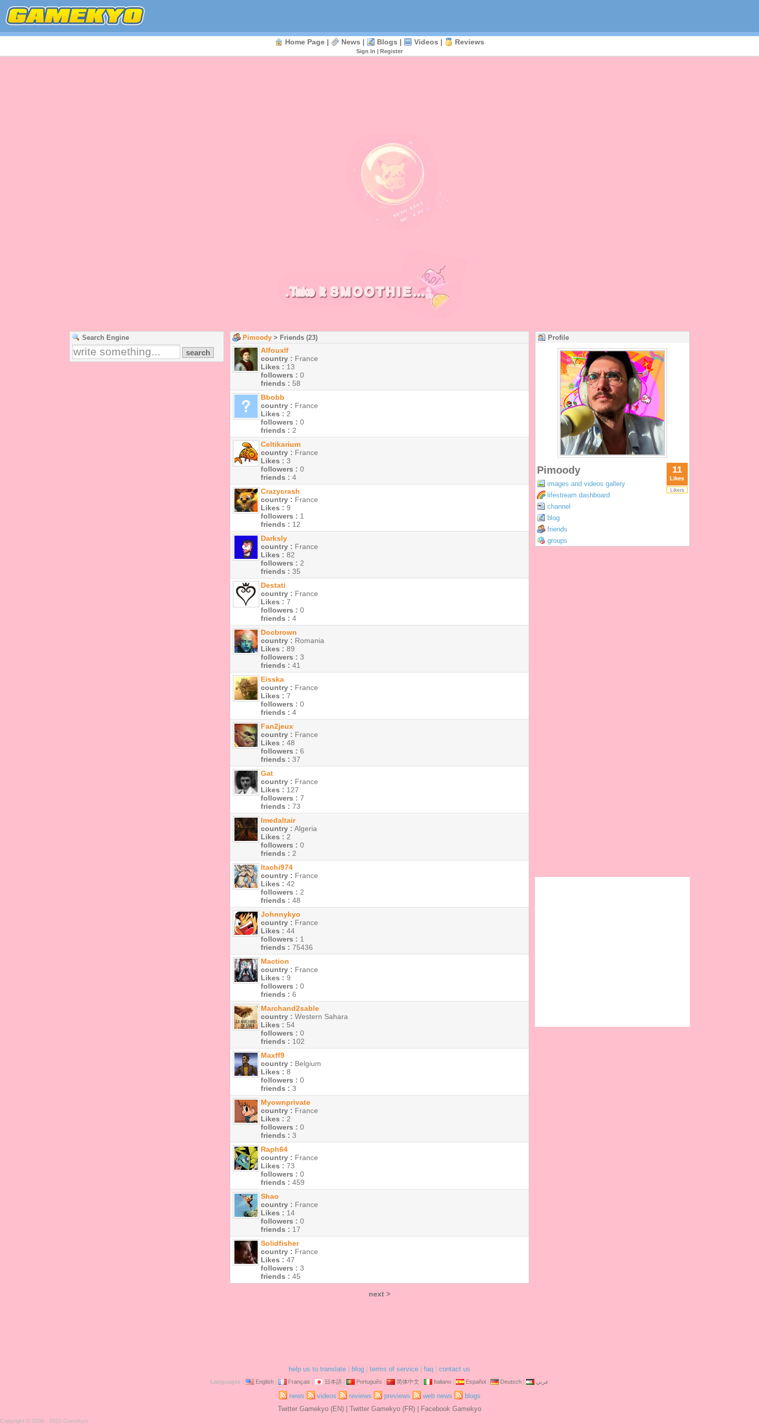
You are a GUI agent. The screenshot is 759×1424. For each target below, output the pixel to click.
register (391, 51)
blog (553, 518)
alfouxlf (275, 350)
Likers (677, 490)
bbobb (272, 397)
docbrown (279, 632)
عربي (542, 1382)
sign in (365, 51)
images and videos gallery (586, 484)
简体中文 (408, 1382)
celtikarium (281, 444)
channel (559, 506)
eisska (272, 679)
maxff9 (272, 1055)
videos (426, 42)
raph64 (274, 1149)
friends (557, 529)
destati (273, 585)
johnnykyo (281, 914)
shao (270, 1196)
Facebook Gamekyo (451, 1409)
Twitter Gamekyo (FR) (382, 1409)
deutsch (510, 1382)
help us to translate (317, 1369)
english (265, 1382)
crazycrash (280, 491)
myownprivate (285, 1102)
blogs (387, 42)
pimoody (257, 337)
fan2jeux (277, 726)
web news (437, 1396)
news (350, 42)
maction (275, 961)
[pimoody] (612, 455)
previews (397, 1396)
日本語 (333, 1382)
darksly (274, 538)
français (299, 1382)
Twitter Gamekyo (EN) (311, 1409)
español (476, 1382)
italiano (442, 1382)
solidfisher (280, 1243)
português (369, 1382)
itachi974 (277, 867)
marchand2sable (290, 1008)
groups (557, 540)
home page (305, 42)
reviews (469, 42)
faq (428, 1369)
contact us (454, 1369)
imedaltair (278, 820)
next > (379, 1294)
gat (267, 773)
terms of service (394, 1369)
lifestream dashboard (578, 495)
